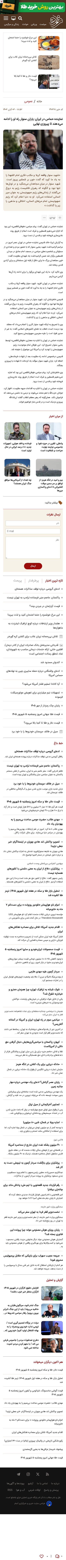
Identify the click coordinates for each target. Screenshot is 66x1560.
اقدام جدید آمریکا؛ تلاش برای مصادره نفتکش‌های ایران (35, 929)
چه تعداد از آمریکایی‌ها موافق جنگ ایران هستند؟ (17, 481)
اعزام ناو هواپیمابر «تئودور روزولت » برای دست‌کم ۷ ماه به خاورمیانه (34, 907)
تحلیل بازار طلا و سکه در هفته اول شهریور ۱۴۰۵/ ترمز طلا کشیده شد (34, 893)
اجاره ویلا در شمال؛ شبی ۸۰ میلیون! (41, 1122)
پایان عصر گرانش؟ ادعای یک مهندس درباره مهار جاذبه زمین (36, 1084)
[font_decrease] (44, 218)
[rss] (47, 1474)
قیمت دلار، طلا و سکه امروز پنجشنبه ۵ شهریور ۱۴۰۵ (33, 802)
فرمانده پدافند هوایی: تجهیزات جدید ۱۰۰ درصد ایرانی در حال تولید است (17, 447)
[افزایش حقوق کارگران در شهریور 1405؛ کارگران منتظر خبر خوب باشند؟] (52, 1293)
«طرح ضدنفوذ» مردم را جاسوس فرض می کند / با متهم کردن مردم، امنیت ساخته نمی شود (21, 1344)
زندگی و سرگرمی (12, 24)
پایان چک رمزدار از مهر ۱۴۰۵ (45, 706)
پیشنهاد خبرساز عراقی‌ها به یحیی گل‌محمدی (43, 1449)
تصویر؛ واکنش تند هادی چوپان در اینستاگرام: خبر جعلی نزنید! (35, 844)
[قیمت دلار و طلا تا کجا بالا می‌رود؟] (48, 81)
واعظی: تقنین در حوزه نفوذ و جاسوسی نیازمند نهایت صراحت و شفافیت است (49, 447)
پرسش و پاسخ (51, 1490)
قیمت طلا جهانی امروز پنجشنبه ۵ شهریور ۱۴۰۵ (36, 714)
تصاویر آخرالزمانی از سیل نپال (44, 1104)
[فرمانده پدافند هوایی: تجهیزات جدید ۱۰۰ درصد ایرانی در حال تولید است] (17, 431)
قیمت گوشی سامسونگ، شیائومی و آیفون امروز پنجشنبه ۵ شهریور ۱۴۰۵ (36, 1393)
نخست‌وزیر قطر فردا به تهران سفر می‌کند (39, 1212)
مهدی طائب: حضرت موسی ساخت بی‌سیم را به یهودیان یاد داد (37, 822)
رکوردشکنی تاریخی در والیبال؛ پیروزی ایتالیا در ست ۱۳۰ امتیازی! (33, 1441)
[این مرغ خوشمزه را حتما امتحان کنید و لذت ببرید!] (48, 43)
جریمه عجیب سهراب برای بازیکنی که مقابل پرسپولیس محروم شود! (33, 1258)
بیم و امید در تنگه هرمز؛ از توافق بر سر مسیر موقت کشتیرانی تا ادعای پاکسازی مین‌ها (50, 485)
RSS (10, 1490)
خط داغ (58, 744)
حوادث (25, 24)
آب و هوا (20, 1490)
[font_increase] (60, 218)
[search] (20, 18)
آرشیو (30, 1484)
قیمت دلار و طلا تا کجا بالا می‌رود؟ (25, 77)
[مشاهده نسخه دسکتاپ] (13, 18)
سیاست (43, 24)
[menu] (6, 18)
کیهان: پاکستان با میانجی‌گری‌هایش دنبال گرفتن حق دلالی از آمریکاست (34, 1044)
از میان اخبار (56, 417)
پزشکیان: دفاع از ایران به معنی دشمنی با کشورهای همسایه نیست (35, 871)
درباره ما (55, 1484)
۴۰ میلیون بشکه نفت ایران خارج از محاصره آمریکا (34, 1145)
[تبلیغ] (33, 7)
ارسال (33, 566)
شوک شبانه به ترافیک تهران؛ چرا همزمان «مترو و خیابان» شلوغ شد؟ (36, 992)
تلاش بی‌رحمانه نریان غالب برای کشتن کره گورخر (22, 58)
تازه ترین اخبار (54, 580)
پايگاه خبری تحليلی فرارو (26, 1497)
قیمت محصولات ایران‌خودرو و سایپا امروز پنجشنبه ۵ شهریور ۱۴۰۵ (34, 951)
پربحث (17, 580)
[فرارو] (56, 21)
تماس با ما (42, 1484)
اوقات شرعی (34, 1490)
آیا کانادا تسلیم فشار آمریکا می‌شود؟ (41, 684)
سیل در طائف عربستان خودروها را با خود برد (35, 732)
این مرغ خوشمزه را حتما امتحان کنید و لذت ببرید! (22, 39)
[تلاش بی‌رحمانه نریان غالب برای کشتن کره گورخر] (48, 62)
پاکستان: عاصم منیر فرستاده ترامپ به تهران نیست (33, 598)
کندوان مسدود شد (50, 662)
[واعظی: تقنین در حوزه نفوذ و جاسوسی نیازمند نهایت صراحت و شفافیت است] (49, 431)
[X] (38, 1474)
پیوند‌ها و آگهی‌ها (15, 1484)
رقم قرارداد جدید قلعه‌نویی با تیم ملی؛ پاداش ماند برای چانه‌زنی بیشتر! (33, 1187)
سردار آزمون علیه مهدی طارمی (44, 972)
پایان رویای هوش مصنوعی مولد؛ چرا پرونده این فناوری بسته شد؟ (36, 1232)
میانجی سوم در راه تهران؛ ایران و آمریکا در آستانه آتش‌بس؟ (36, 1022)
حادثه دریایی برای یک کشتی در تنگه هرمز (38, 1064)
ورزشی (34, 24)
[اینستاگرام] (28, 1474)
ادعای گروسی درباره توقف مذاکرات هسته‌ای (37, 589)
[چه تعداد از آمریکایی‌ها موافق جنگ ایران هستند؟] (17, 467)
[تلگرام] (19, 1474)
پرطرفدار (33, 580)
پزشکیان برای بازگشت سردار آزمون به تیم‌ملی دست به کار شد (33, 1165)
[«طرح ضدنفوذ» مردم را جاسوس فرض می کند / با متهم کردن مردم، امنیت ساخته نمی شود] (52, 1345)
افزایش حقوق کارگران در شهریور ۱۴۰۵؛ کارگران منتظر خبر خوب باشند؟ (21, 1290)
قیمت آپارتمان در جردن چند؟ (44, 606)
